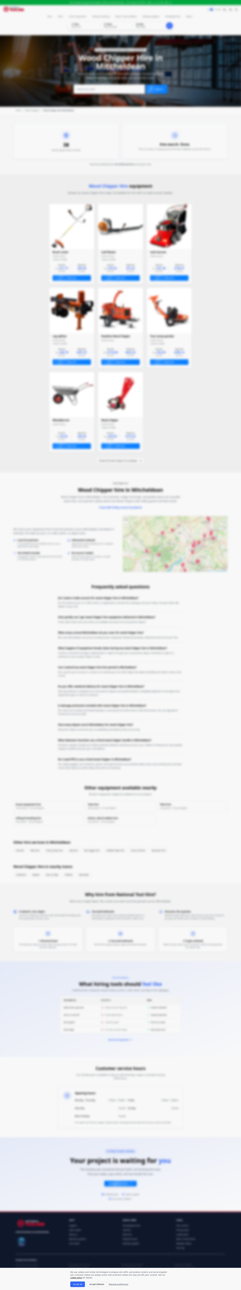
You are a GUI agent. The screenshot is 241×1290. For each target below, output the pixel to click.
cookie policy (76, 1277)
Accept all (77, 1284)
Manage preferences (118, 1284)
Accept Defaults (97, 1284)
